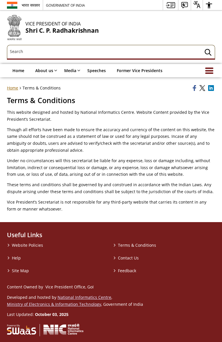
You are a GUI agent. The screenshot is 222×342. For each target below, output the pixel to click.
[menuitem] (170, 5)
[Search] (208, 53)
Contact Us (128, 258)
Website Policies (27, 245)
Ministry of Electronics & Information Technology (54, 304)
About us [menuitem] (44, 70)
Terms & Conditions (137, 245)
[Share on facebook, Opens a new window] (195, 88)
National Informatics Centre (84, 297)
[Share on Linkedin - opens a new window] (211, 88)
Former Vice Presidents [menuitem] (139, 70)
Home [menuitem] (18, 70)
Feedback (127, 270)
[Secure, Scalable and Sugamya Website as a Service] (21, 329)
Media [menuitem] (70, 70)
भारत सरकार (31, 5)
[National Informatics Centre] (63, 329)
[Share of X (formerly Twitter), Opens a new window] (202, 88)
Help (16, 258)
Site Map (20, 270)
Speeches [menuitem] (96, 70)
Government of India (65, 5)
